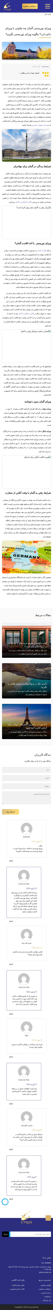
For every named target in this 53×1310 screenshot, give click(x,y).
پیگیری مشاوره (46, 1285)
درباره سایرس (46, 1293)
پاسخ (11, 861)
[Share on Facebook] (14, 71)
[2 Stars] (45, 73)
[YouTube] (13, 1248)
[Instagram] (35, 1250)
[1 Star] (48, 73)
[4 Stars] (48, 76)
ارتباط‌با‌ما (47, 1297)
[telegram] (8, 71)
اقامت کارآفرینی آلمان (23, 202)
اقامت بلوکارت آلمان (26, 314)
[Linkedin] (23, 1250)
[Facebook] (45, 1250)
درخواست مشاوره (30, 6)
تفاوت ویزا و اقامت (18, 1285)
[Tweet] (11, 71)
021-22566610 (46, 1263)
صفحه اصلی (47, 14)
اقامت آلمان (36, 66)
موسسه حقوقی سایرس (41, 125)
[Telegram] (18, 1250)
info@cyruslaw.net (45, 1272)
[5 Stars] (45, 76)
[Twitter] (40, 1250)
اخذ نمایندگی (47, 1300)
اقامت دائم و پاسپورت (17, 1289)
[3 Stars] (43, 73)
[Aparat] (29, 1250)
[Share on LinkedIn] (5, 71)
